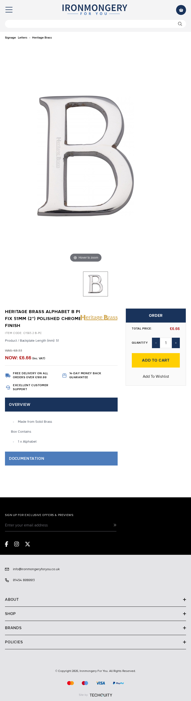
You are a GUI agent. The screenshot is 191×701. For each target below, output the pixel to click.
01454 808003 (24, 580)
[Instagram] (16, 544)
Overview (19, 405)
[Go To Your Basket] (181, 10)
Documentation (26, 459)
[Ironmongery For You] (94, 10)
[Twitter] (27, 544)
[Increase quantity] (176, 343)
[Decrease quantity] (156, 343)
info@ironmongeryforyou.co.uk (36, 569)
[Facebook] (6, 544)
